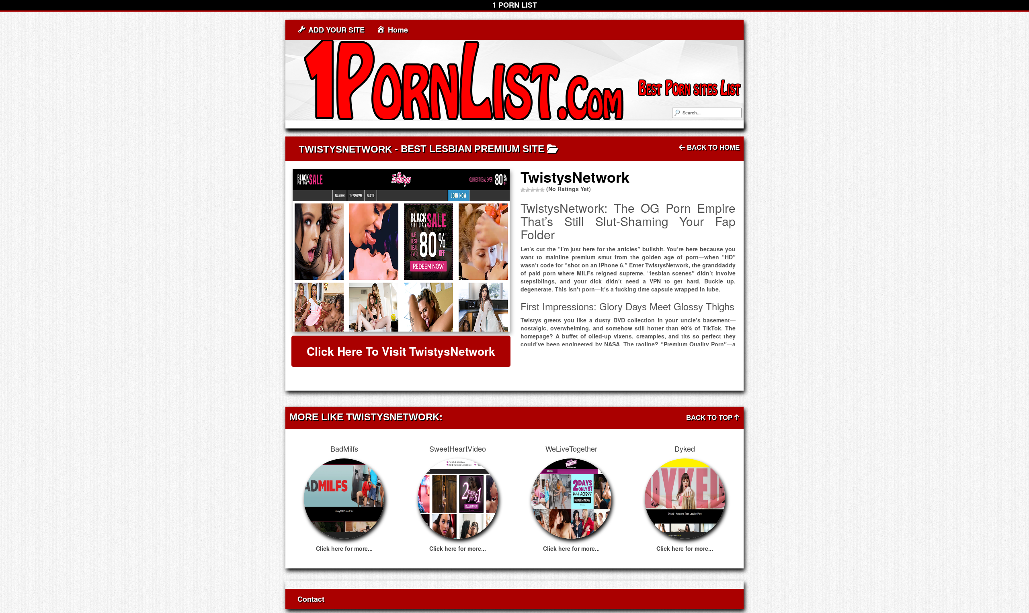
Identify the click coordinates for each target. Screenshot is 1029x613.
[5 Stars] (542, 189)
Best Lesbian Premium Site (472, 148)
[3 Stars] (532, 189)
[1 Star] (523, 189)
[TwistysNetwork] (400, 250)
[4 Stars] (537, 189)
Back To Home (712, 147)
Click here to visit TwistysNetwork (401, 351)
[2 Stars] (527, 189)
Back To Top (710, 418)
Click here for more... (344, 548)
